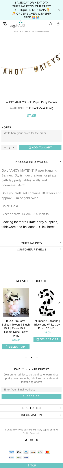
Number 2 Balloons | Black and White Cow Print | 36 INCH (47, 324)
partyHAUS (17, 24)
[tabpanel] (15, 322)
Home (16, 31)
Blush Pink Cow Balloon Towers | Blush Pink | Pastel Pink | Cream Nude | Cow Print (16, 328)
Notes (6, 127)
